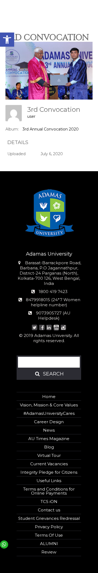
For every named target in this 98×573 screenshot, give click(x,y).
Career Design (49, 421)
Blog (49, 447)
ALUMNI (49, 543)
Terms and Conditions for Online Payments (49, 491)
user (31, 116)
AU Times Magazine (48, 438)
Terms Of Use (49, 535)
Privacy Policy (49, 526)
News (49, 430)
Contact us (49, 509)
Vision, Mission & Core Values (49, 405)
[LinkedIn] (49, 328)
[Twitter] (35, 328)
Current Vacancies (49, 463)
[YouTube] (56, 328)
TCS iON (49, 501)
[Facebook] (42, 328)
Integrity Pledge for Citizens (48, 472)
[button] (7, 40)
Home (49, 396)
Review (48, 552)
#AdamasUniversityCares (49, 413)
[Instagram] (63, 328)
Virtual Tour (49, 455)
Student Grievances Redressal (49, 518)
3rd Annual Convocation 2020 (51, 129)
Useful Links (48, 480)
